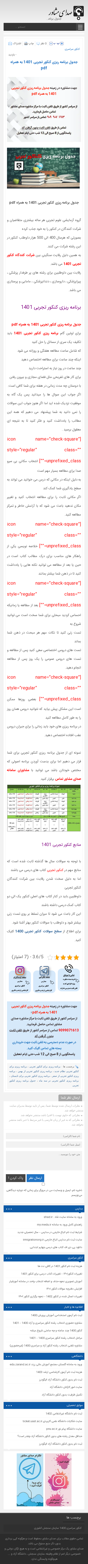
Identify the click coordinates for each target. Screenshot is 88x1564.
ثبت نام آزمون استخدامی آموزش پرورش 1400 (56, 1315)
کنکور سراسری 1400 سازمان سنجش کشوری (57, 1528)
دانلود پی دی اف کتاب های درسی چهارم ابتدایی (56, 1247)
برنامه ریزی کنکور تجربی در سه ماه (59, 1080)
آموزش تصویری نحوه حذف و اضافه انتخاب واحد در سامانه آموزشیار (45, 1281)
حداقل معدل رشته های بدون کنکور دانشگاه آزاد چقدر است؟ (49, 1436)
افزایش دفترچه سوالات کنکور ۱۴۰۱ (64, 1289)
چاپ (31, 43)
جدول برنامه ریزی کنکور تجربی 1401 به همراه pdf (44, 65)
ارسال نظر (35, 1178)
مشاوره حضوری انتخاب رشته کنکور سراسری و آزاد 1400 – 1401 (47, 1323)
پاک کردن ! (15, 1178)
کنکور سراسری (72, 49)
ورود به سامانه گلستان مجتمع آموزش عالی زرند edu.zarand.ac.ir (46, 1364)
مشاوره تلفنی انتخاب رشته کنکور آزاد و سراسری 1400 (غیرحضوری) (46, 1345)
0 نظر (43, 43)
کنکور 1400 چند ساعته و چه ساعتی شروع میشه (56, 1330)
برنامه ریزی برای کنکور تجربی (44, 1066)
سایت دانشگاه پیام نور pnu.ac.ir (64, 1429)
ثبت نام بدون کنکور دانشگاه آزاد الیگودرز (60, 1444)
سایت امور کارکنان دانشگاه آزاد (66, 1387)
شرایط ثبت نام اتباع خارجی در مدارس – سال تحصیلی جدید (49, 1232)
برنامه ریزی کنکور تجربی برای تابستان (30, 1076)
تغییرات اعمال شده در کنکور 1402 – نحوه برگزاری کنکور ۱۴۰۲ (50, 1296)
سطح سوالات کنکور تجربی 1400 (38, 931)
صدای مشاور (49, 1538)
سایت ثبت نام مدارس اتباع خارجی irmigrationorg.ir (52, 1239)
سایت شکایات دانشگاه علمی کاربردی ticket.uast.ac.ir (52, 1421)
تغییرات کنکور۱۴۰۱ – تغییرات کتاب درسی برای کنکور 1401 (51, 1274)
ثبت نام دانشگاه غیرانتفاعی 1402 (64, 1413)
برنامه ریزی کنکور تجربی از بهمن (35, 1071)
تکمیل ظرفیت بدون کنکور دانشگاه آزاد (62, 1395)
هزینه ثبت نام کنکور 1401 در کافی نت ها (60, 1266)
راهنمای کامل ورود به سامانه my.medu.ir (59, 1224)
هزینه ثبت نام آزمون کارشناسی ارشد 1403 (59, 1372)
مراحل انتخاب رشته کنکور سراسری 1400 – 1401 (55, 1338)
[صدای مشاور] (65, 10)
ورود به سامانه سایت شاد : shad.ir (63, 1217)
